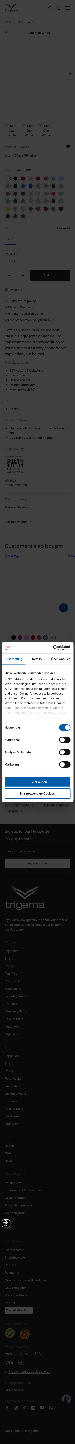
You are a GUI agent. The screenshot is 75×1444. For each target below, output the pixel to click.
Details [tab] (37, 658)
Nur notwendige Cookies (37, 793)
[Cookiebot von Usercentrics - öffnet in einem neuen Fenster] (53, 647)
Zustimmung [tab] (13, 658)
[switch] (64, 740)
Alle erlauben (37, 781)
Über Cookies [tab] (60, 658)
